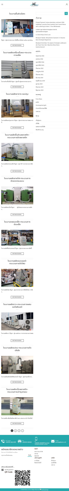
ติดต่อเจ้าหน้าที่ (37, 462)
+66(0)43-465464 (27, 442)
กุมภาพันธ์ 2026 (40, 62)
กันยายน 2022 (39, 68)
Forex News (39, 99)
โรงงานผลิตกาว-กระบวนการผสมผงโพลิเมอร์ (17, 305)
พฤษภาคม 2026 (40, 56)
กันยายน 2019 (39, 87)
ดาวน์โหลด (36, 460)
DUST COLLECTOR (38, 451)
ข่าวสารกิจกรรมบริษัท (41, 108)
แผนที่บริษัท (53, 462)
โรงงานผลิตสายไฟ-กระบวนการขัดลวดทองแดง (17, 179)
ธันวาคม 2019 (39, 77)
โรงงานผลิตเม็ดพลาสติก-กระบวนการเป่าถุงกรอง (17, 390)
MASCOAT (36, 456)
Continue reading (17, 45)
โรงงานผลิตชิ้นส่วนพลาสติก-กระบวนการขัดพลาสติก (17, 136)
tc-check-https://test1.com (43, 34)
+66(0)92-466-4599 (10, 442)
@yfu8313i (10, 469)
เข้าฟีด (37, 123)
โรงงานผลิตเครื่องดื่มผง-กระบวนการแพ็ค (17, 54)
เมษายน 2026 (39, 59)
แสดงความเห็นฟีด (40, 126)
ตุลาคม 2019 (39, 84)
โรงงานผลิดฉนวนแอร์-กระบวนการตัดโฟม (17, 262)
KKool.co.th (27, 489)
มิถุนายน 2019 (39, 90)
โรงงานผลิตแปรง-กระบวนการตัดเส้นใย (17, 349)
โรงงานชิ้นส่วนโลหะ (17, 13)
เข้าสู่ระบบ (38, 120)
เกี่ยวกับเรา (53, 460)
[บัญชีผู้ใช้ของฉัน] (66, 4)
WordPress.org (40, 129)
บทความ (38, 111)
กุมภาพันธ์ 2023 (40, 65)
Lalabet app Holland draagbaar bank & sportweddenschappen (46, 30)
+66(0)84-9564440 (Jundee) (41, 444)
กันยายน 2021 (39, 74)
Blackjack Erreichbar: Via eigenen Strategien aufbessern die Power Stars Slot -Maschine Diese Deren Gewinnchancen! (51, 45)
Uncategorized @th (41, 105)
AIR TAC (36, 453)
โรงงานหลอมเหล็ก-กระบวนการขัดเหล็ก (17, 223)
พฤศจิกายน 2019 (40, 81)
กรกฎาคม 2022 (40, 71)
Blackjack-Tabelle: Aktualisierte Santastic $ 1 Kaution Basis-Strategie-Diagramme (50, 39)
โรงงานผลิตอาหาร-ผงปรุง (17, 93)
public (37, 102)
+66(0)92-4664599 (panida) (41, 443)
